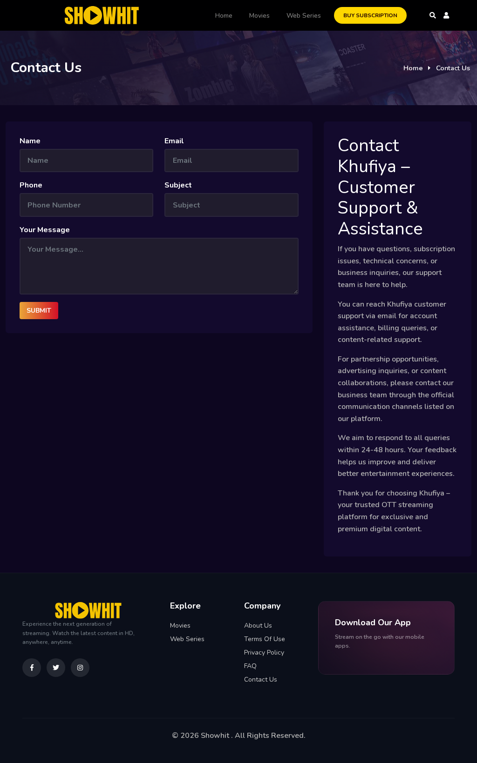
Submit (39, 310)
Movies (259, 15)
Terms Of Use (264, 639)
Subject (178, 185)
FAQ (250, 666)
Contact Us (260, 679)
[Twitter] (56, 667)
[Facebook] (31, 667)
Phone (31, 185)
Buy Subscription (370, 15)
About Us (258, 625)
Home (223, 15)
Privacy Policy (264, 652)
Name (30, 141)
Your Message (45, 230)
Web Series (303, 15)
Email (174, 141)
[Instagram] (80, 667)
